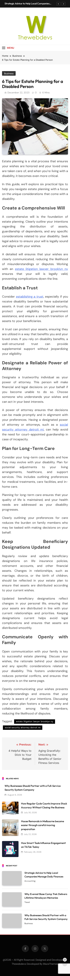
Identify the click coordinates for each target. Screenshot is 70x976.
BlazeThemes (50, 963)
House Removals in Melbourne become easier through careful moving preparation (42, 825)
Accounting (29, 881)
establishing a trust (29, 297)
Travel (27, 902)
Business (9, 73)
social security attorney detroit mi (22, 727)
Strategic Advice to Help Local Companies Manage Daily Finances (27, 3)
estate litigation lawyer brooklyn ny (41, 269)
